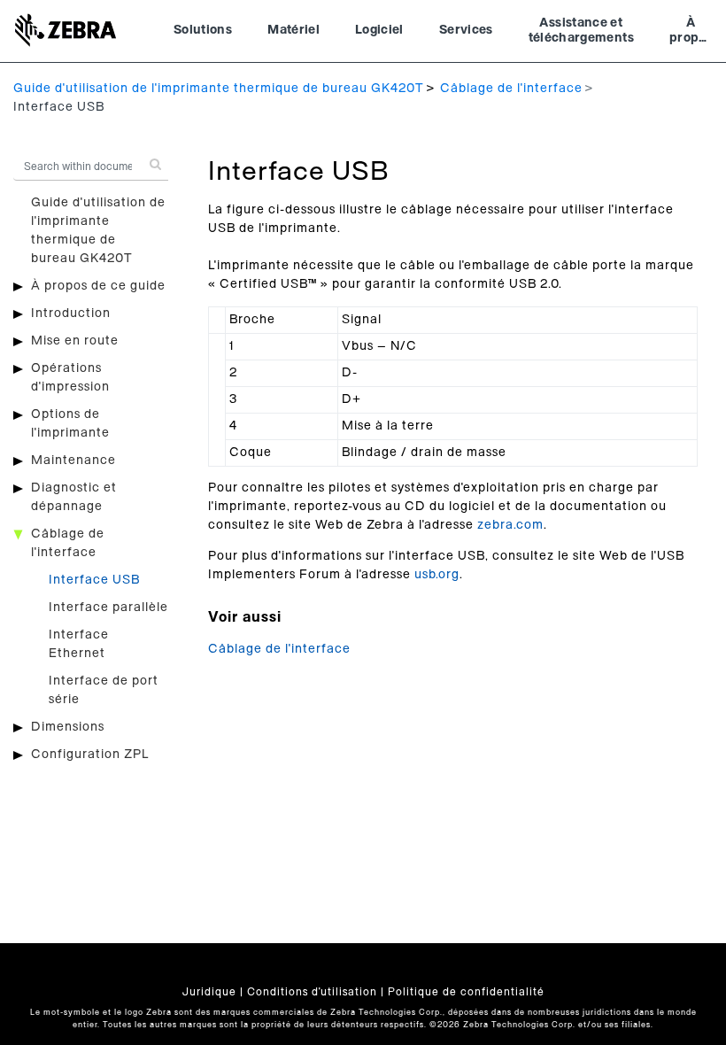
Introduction (71, 313)
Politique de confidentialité (466, 992)
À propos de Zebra (691, 33)
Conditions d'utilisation (312, 992)
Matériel (293, 30)
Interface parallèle (108, 607)
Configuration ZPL (90, 754)
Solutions (203, 30)
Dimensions (67, 727)
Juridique (209, 992)
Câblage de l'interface (511, 88)
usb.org (437, 575)
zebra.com (510, 525)
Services (466, 30)
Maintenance (73, 460)
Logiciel (379, 30)
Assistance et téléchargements (581, 31)
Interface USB (94, 580)
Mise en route (75, 341)
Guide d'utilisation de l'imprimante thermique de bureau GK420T (218, 88)
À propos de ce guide (98, 286)
